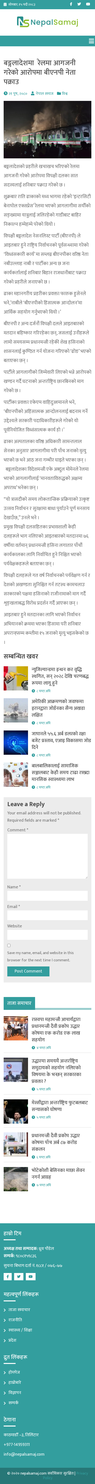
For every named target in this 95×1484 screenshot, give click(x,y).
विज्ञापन (15, 1392)
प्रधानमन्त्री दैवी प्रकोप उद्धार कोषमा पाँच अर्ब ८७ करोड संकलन (56, 1142)
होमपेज (14, 1372)
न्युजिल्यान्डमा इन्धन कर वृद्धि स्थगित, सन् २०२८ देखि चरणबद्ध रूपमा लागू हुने (60, 676)
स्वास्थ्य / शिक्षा (20, 1330)
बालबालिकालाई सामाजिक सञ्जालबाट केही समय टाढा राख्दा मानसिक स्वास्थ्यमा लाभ (60, 773)
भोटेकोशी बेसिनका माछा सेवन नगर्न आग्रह (58, 1173)
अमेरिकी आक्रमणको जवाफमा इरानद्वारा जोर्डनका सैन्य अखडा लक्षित (58, 708)
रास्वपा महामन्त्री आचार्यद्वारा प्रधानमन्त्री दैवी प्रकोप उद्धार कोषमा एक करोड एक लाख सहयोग (56, 1029)
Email (13, 906)
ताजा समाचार (19, 1310)
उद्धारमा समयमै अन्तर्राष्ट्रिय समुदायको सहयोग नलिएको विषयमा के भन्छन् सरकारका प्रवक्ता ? (56, 1071)
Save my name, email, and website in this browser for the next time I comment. (40, 957)
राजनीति (15, 1320)
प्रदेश (12, 1340)
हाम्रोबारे (15, 1382)
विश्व (64, 93)
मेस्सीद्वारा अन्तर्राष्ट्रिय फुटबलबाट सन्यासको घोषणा (60, 1106)
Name (14, 887)
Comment (17, 830)
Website (14, 926)
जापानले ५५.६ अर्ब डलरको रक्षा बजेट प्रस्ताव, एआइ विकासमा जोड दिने (61, 741)
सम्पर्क (14, 1403)
